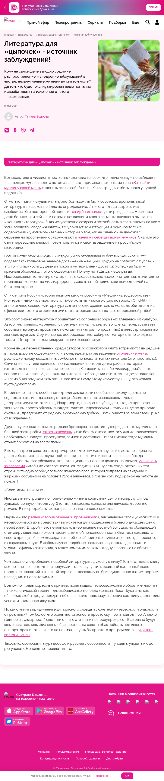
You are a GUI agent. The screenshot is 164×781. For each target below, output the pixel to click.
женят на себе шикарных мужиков (107, 237)
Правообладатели (88, 758)
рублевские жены (131, 353)
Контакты (44, 751)
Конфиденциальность (54, 758)
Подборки (117, 22)
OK (127, 776)
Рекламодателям (67, 751)
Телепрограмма (68, 22)
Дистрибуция (115, 758)
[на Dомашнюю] (12, 21)
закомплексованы (57, 432)
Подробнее (101, 776)
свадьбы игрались (87, 211)
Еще (135, 22)
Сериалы (95, 22)
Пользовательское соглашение (106, 751)
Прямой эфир (38, 22)
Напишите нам (129, 713)
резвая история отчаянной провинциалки (63, 517)
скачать (153, 7)
